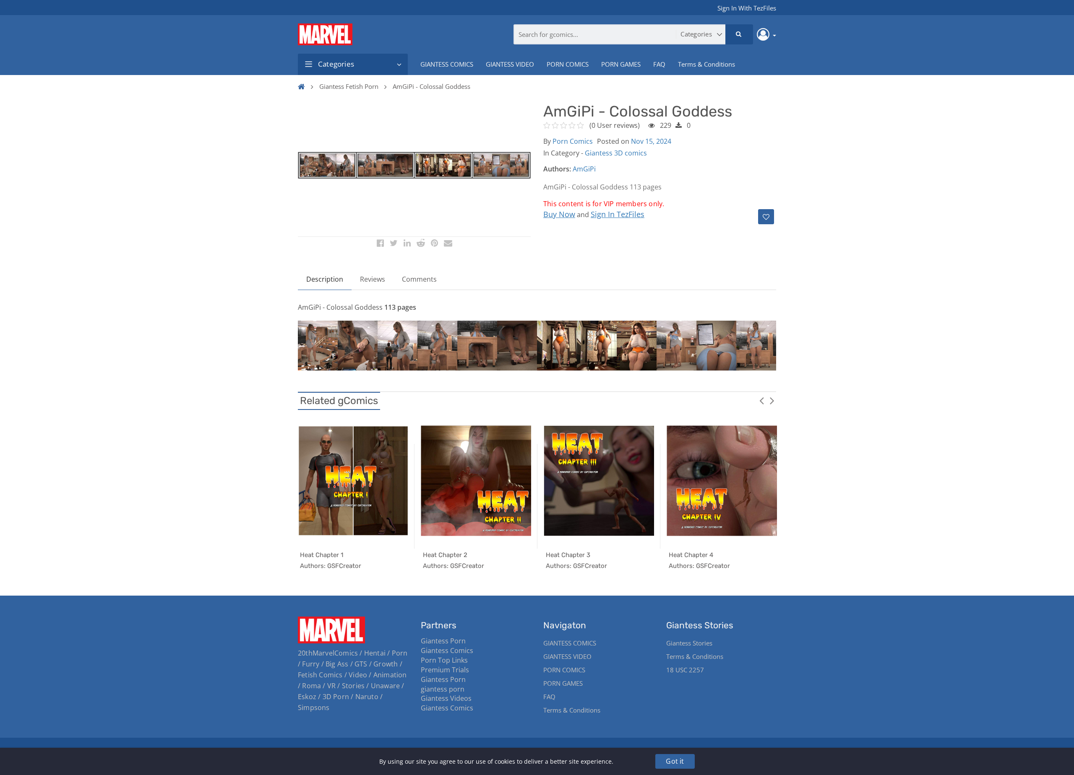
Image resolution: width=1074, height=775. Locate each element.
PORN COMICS (568, 64)
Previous (761, 400)
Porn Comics (573, 141)
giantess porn (442, 689)
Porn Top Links (444, 660)
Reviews (372, 279)
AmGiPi (584, 169)
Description (324, 279)
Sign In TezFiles (617, 214)
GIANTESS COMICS (446, 64)
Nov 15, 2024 (651, 141)
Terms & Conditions (706, 64)
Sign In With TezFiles (746, 8)
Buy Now (559, 214)
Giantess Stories (689, 643)
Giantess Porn (443, 640)
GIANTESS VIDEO (510, 64)
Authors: (557, 169)
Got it (675, 761)
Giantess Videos (446, 698)
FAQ (659, 64)
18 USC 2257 (685, 670)
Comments (419, 279)
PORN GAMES (621, 64)
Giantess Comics (447, 650)
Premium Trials (445, 669)
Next (772, 400)
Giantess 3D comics (616, 153)
